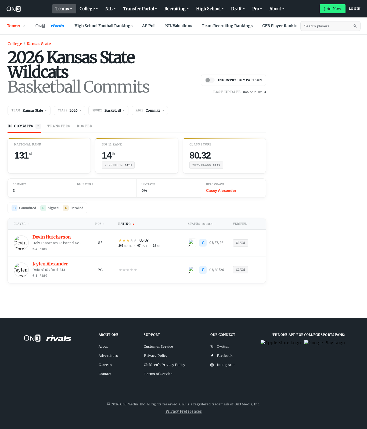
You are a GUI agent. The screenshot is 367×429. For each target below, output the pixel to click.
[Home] (13, 9)
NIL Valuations (178, 25)
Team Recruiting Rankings (227, 25)
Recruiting (174, 8)
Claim (240, 243)
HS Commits (23, 126)
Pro (255, 8)
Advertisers (108, 356)
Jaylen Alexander (50, 263)
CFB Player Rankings (282, 25)
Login (355, 8)
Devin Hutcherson (52, 237)
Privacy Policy (155, 356)
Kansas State (39, 43)
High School (208, 8)
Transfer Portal (138, 8)
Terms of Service (158, 374)
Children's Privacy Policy (164, 365)
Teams (62, 8)
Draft (236, 8)
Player (21, 224)
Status (202, 224)
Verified (242, 224)
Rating (126, 224)
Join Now (332, 8)
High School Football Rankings (103, 25)
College (87, 8)
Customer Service (158, 346)
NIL (109, 8)
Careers (105, 365)
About (275, 8)
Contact (105, 374)
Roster (84, 126)
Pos (100, 224)
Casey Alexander (221, 190)
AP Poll (149, 25)
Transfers (58, 126)
